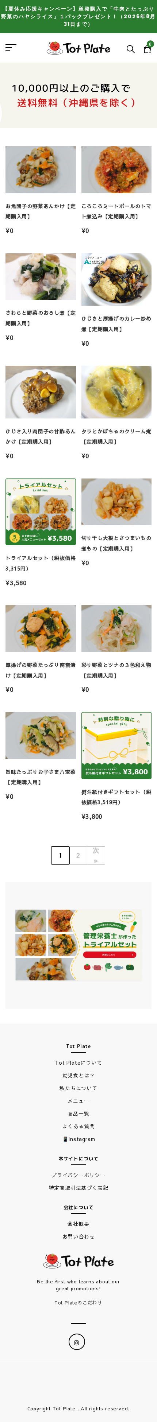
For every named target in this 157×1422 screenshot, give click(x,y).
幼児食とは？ (78, 1075)
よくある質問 (78, 1126)
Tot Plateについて (78, 1062)
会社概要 (78, 1223)
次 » (96, 855)
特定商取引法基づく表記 (78, 1187)
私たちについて (78, 1088)
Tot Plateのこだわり (78, 1302)
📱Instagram (78, 1139)
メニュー (78, 1100)
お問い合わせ (78, 1236)
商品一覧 (78, 1113)
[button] (78, 944)
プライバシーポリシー (78, 1175)
